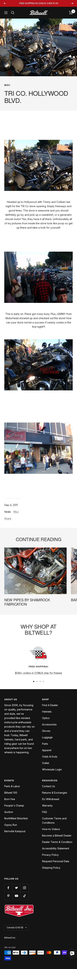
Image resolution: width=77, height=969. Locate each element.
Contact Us (48, 786)
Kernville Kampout (14, 831)
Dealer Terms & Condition (57, 841)
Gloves (46, 730)
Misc (7, 85)
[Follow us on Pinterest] (8, 896)
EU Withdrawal (50, 799)
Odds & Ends (49, 756)
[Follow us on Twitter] (16, 888)
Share (7, 518)
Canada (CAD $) (15, 927)
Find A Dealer (50, 705)
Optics (46, 718)
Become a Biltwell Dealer (56, 835)
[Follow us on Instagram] (24, 888)
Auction (8, 811)
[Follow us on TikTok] (24, 896)
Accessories (49, 724)
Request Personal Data (55, 861)
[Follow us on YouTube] (16, 896)
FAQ (44, 811)
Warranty (47, 805)
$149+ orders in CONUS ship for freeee (38, 673)
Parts (45, 743)
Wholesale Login (52, 769)
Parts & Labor (12, 786)
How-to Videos (51, 829)
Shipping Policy (51, 867)
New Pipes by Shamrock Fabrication (27, 602)
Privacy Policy (50, 854)
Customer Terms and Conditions (54, 820)
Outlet (45, 763)
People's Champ (14, 805)
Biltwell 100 (10, 792)
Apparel (46, 750)
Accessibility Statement (55, 848)
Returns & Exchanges (54, 792)
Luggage (47, 737)
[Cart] (71, 12)
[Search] (12, 12)
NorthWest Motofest (16, 818)
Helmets (47, 711)
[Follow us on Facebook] (8, 888)
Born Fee (9, 799)
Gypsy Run (10, 824)
